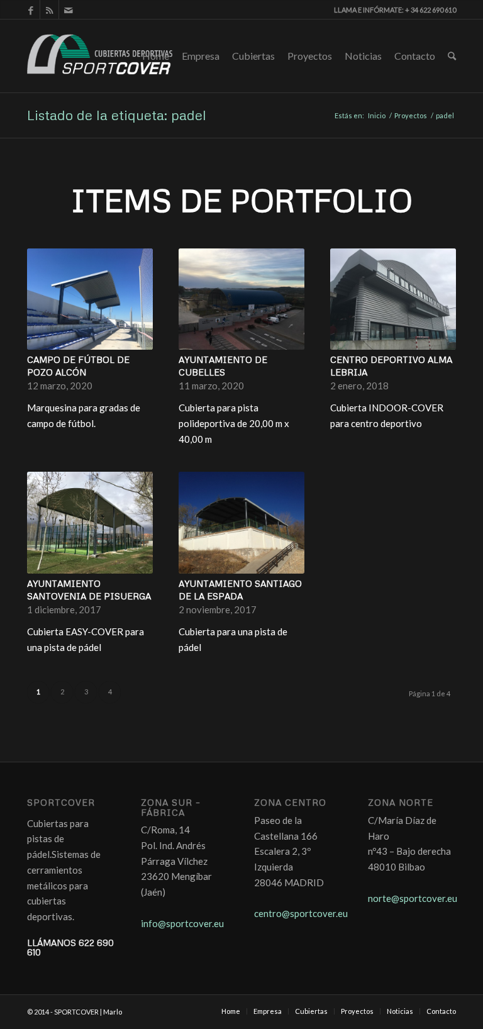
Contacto (414, 56)
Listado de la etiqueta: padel (116, 114)
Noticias (363, 56)
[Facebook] (30, 9)
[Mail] (68, 9)
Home (155, 56)
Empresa (200, 56)
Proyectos (309, 56)
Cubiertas (253, 56)
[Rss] (49, 9)
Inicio (377, 115)
